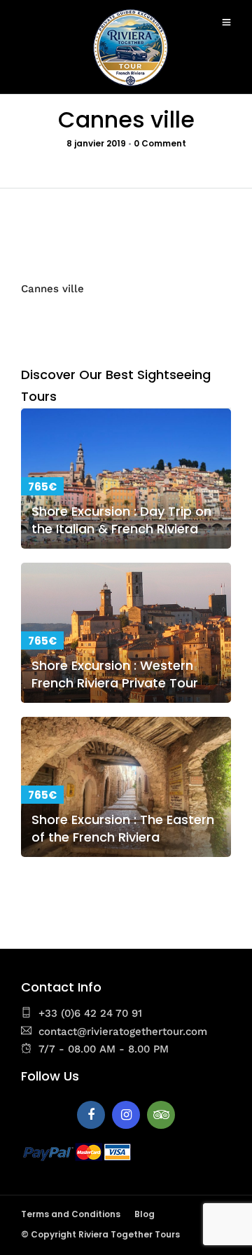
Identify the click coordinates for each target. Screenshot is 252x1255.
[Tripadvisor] (161, 1115)
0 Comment (160, 143)
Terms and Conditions (70, 1214)
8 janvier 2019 (96, 143)
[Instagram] (126, 1115)
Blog (144, 1214)
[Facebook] (91, 1115)
